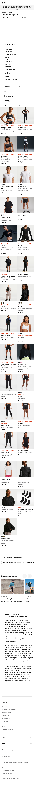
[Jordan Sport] (8, 144)
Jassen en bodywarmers (9, 58)
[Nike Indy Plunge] (8, 115)
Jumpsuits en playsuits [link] (9, 73)
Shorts (7, 47)
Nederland (7, 756)
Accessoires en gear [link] (11, 79)
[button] (12, 87)
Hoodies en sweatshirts (8, 50)
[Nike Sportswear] (25, 264)
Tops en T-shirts (10, 44)
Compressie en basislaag (9, 65)
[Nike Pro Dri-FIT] (8, 411)
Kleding (10, 12)
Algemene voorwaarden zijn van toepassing (20, 7)
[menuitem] (7, 765)
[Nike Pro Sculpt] (25, 115)
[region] (17, 86)
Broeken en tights (10, 54)
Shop (17, 9)
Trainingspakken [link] (10, 69)
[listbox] (21, 17)
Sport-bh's (8, 61)
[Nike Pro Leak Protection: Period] (8, 352)
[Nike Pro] (8, 233)
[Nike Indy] (25, 323)
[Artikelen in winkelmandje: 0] (30, 2)
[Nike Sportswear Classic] (8, 264)
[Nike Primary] (25, 174)
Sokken (7, 76)
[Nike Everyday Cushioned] (25, 497)
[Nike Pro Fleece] (25, 352)
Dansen (4, 12)
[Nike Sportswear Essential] (8, 205)
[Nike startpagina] (4, 2)
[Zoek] (26, 2)
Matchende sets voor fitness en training (12, 562)
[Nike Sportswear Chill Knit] (8, 174)
